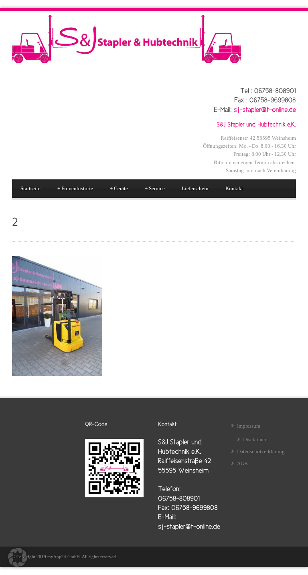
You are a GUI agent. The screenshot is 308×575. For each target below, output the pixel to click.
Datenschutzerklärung (261, 451)
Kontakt (234, 188)
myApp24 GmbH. (64, 556)
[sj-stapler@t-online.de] (265, 109)
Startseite (30, 188)
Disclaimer (254, 439)
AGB (242, 463)
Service (155, 188)
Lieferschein (195, 188)
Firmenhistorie (75, 188)
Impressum (248, 426)
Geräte (119, 188)
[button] (17, 557)
